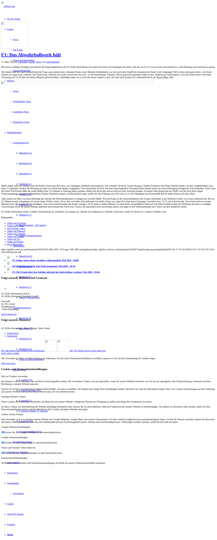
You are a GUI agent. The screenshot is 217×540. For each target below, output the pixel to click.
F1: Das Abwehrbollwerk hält (31, 54)
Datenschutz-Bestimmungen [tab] (14, 458)
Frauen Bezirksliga (22, 70)
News (38, 62)
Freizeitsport (19, 246)
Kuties (32, 62)
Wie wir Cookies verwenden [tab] (14, 376)
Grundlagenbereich (22, 308)
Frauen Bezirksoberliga (24, 60)
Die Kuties (18, 50)
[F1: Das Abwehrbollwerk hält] (14, 47)
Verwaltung (18, 493)
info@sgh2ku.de (9, 314)
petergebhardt (53, 62)
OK (3, 363)
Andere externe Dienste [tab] (12, 414)
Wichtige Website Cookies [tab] (13, 396)
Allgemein (22, 62)
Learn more (10, 363)
